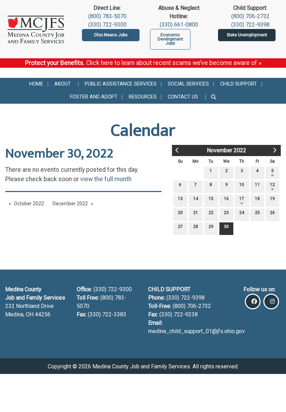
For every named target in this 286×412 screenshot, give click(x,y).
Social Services (188, 84)
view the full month (105, 179)
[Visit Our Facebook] (252, 301)
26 (272, 212)
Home (36, 84)
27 (180, 226)
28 (195, 226)
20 (180, 212)
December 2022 (70, 203)
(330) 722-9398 (250, 24)
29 (211, 226)
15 (211, 198)
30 (226, 226)
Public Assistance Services (121, 84)
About (62, 84)
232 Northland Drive (29, 306)
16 (226, 198)
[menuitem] (36, 84)
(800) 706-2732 (250, 16)
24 (241, 212)
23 (226, 212)
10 (241, 184)
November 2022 (226, 150)
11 (257, 184)
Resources (143, 97)
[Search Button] (213, 97)
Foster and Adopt (94, 97)
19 (272, 198)
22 (211, 212)
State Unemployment (247, 34)
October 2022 (29, 203)
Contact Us (183, 97)
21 (195, 212)
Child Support (238, 84)
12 (272, 184)
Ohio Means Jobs (111, 34)
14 (195, 198)
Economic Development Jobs (170, 39)
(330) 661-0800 (179, 24)
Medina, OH (20, 314)
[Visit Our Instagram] (271, 301)
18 (257, 198)
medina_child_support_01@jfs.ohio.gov (196, 331)
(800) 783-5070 (107, 16)
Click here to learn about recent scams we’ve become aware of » (173, 62)
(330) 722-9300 (107, 24)
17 (241, 198)
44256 (43, 314)
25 (257, 212)
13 (180, 198)
